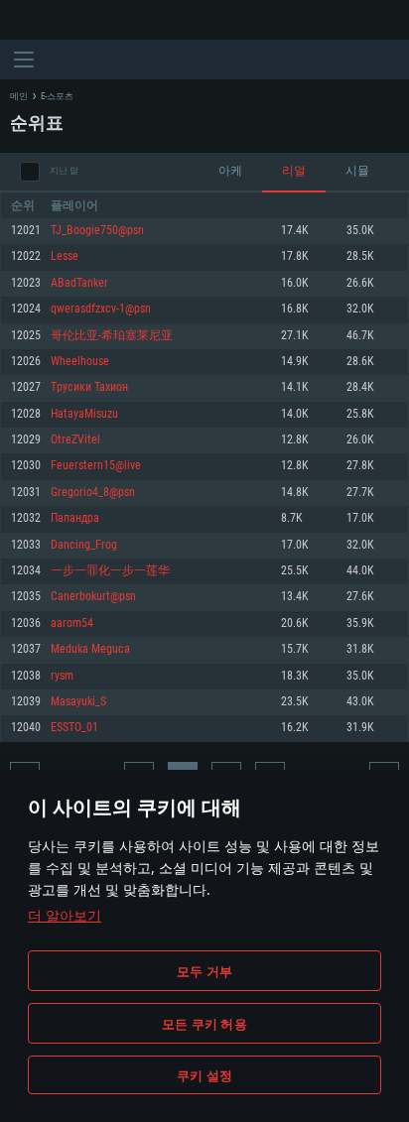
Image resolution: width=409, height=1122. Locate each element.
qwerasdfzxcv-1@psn (101, 309)
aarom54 (72, 623)
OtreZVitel (75, 440)
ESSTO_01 (74, 727)
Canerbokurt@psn (93, 596)
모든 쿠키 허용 (204, 1024)
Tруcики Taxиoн (89, 387)
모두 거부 (204, 971)
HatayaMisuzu (84, 414)
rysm (62, 676)
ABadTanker (79, 283)
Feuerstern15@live (96, 465)
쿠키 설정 (204, 1075)
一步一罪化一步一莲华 (110, 570)
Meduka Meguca (90, 649)
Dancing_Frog (84, 545)
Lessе (64, 256)
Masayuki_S (78, 701)
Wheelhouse (80, 361)
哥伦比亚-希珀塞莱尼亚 (112, 335)
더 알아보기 (64, 915)
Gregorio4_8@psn (93, 492)
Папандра (75, 518)
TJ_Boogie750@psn (97, 230)
